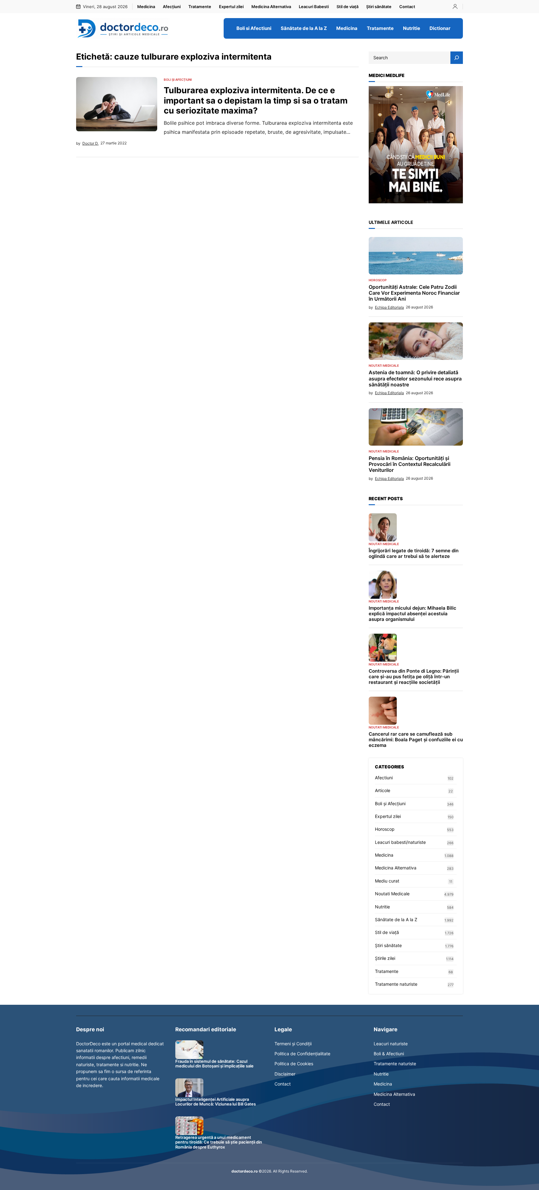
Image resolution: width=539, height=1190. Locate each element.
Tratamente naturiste (396, 984)
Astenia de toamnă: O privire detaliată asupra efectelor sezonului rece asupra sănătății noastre (415, 378)
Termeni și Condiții (293, 1043)
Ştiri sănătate (388, 945)
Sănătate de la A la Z (396, 919)
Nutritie (382, 906)
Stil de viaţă (387, 932)
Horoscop (377, 280)
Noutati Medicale (384, 365)
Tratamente (386, 971)
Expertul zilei (388, 816)
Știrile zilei (385, 958)
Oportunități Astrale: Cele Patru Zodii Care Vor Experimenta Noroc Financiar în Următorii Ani (414, 293)
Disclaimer (284, 1073)
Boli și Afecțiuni (178, 79)
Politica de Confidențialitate (302, 1053)
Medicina (384, 855)
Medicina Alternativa (395, 867)
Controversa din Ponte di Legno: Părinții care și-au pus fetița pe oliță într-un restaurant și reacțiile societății (414, 676)
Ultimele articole (391, 222)
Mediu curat (387, 880)
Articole (382, 790)
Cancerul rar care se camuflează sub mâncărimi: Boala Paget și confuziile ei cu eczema (416, 739)
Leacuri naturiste (391, 1043)
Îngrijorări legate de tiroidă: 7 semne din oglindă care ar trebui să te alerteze (414, 553)
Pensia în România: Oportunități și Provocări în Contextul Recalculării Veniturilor (409, 464)
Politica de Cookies (293, 1063)
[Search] (456, 57)
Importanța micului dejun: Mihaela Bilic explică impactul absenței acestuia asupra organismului (412, 613)
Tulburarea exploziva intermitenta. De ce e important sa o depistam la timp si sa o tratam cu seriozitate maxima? (255, 100)
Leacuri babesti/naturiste (400, 842)
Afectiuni (384, 777)
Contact (282, 1083)
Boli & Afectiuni (389, 1053)
